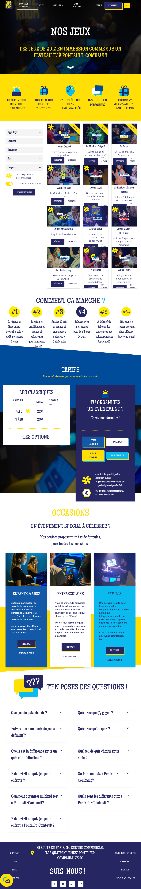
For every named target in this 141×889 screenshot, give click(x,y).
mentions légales (125, 878)
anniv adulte (117, 456)
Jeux (41, 5)
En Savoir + (72, 160)
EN (132, 5)
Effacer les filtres (24, 192)
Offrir (99, 5)
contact (14, 853)
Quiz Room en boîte (125, 853)
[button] (41, 5)
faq (15, 861)
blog (14, 870)
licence (125, 870)
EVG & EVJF (117, 442)
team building (93, 442)
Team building (77, 5)
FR (127, 5)
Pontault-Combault (24, 5)
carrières (125, 861)
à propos (15, 878)
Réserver (58, 160)
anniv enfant (93, 455)
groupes (58, 5)
